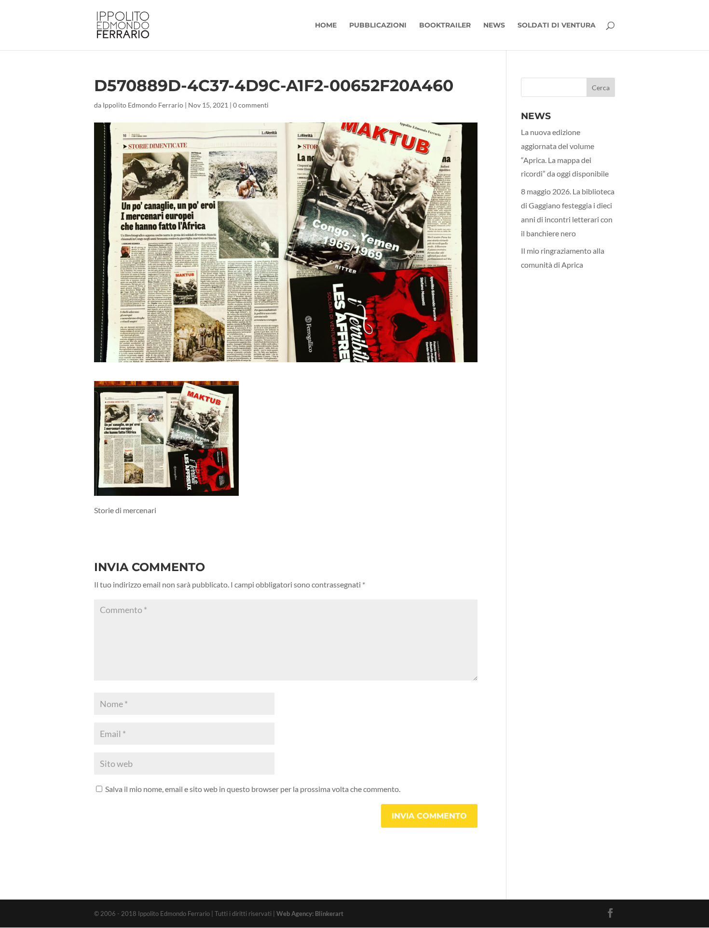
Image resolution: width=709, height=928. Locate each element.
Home (326, 25)
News (494, 25)
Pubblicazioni (378, 25)
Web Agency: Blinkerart (309, 913)
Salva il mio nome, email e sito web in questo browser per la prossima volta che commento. (252, 788)
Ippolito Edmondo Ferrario (143, 105)
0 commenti (251, 105)
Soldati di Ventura (557, 25)
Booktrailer (445, 25)
